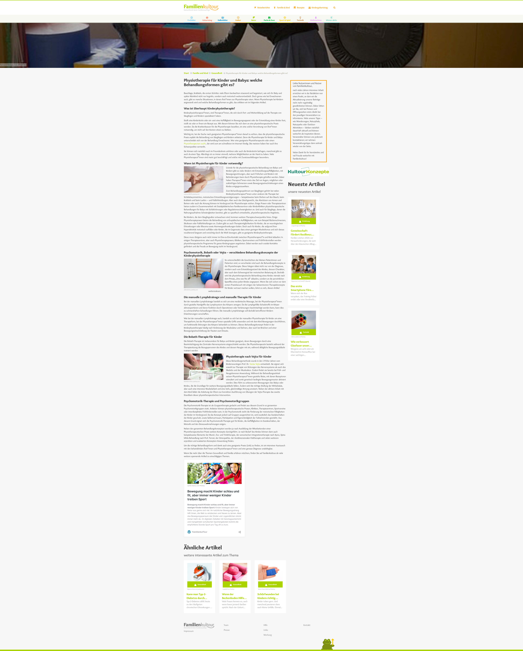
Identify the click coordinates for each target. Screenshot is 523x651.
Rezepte (300, 7)
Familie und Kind (200, 73)
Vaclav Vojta (255, 364)
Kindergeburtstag (319, 7)
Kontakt (306, 625)
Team (226, 625)
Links (266, 630)
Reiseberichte (263, 7)
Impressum (189, 631)
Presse (227, 630)
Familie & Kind (283, 7)
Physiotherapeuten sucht (195, 143)
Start (186, 73)
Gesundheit (216, 73)
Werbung (268, 635)
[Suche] (334, 7)
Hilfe (265, 625)
